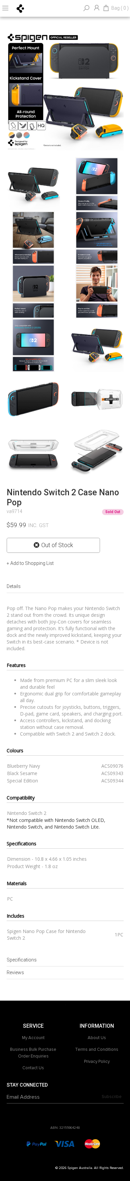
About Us (97, 1037)
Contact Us (33, 1068)
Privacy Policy (97, 1061)
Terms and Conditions (96, 1049)
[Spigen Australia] (20, 8)
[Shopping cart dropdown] (106, 8)
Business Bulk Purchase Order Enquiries (33, 1053)
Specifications (22, 959)
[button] (30, 563)
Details (14, 586)
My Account (33, 1037)
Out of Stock (57, 545)
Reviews (15, 972)
